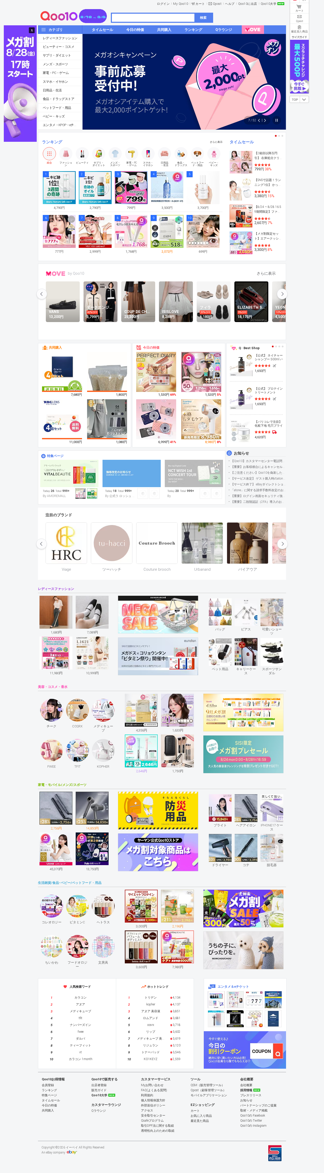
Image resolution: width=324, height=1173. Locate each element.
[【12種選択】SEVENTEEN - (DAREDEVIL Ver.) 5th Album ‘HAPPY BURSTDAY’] (235, 1018)
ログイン (163, 4)
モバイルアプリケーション (209, 1095)
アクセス (147, 1110)
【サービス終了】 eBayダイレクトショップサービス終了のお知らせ (258, 484)
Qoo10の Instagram (253, 1125)
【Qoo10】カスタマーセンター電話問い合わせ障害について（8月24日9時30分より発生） (258, 461)
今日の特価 (151, 347)
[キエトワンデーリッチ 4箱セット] (62, 372)
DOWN (304, 99)
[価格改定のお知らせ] (132, 473)
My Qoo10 (180, 4)
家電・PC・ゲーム (56, 73)
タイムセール (242, 142)
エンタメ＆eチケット (233, 986)
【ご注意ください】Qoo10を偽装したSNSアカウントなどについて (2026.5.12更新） (258, 472)
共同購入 (55, 347)
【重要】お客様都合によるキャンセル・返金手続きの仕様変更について (258, 467)
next (282, 294)
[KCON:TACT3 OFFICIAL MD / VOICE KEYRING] (216, 999)
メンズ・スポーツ (55, 64)
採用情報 (246, 1090)
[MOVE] (253, 29)
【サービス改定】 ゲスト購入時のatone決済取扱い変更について (258, 478)
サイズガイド (299, 37)
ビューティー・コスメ (58, 47)
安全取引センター (153, 1115)
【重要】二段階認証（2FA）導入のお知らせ (258, 502)
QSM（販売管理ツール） (208, 1085)
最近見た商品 (200, 1121)
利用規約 (147, 1095)
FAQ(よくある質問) (154, 1090)
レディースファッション (60, 38)
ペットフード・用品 (57, 108)
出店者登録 (99, 1085)
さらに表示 (216, 142)
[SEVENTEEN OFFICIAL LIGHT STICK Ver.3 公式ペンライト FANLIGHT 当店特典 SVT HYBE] (216, 1018)
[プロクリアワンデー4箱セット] (62, 419)
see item (224, 602)
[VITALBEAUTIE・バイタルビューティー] (69, 473)
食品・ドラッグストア (58, 99)
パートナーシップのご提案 (258, 1105)
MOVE (55, 273)
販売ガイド (99, 1090)
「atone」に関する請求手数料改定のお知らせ (258, 490)
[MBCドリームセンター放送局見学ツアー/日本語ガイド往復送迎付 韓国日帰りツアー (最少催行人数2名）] (273, 999)
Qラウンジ (98, 1110)
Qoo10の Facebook (252, 1115)
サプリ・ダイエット (57, 55)
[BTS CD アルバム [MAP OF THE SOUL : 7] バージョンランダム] (254, 999)
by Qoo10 (76, 273)
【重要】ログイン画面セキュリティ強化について (258, 496)
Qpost (217, 4)
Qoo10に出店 (247, 4)
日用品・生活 (52, 90)
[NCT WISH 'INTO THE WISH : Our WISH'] (194, 473)
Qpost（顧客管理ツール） (208, 1090)
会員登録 (48, 1085)
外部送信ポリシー (153, 1105)
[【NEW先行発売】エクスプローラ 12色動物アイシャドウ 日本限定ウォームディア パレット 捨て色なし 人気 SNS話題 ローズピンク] (156, 372)
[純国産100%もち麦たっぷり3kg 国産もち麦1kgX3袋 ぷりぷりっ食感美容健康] (107, 379)
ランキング (52, 142)
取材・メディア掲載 (254, 1110)
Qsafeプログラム (152, 1120)
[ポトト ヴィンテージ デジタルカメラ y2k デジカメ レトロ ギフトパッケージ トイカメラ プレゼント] (156, 419)
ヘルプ (230, 4)
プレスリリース (250, 1095)
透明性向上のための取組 (157, 1130)
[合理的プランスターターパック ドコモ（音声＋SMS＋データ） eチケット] (273, 1018)
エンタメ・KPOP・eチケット (62, 125)
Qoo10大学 (269, 4)
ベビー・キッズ (54, 116)
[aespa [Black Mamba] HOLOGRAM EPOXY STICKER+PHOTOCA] (235, 999)
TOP (295, 100)
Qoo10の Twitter (251, 1120)
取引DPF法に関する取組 (157, 1125)
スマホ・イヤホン (55, 82)
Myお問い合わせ (152, 1085)
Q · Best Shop (249, 348)
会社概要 (246, 1085)
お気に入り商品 (201, 1116)
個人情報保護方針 (153, 1100)
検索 (203, 17)
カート (200, 4)
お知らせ (241, 453)
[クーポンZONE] (245, 1050)
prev (41, 294)
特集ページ (55, 456)
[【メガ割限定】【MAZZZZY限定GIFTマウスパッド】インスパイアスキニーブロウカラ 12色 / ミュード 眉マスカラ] (201, 372)
